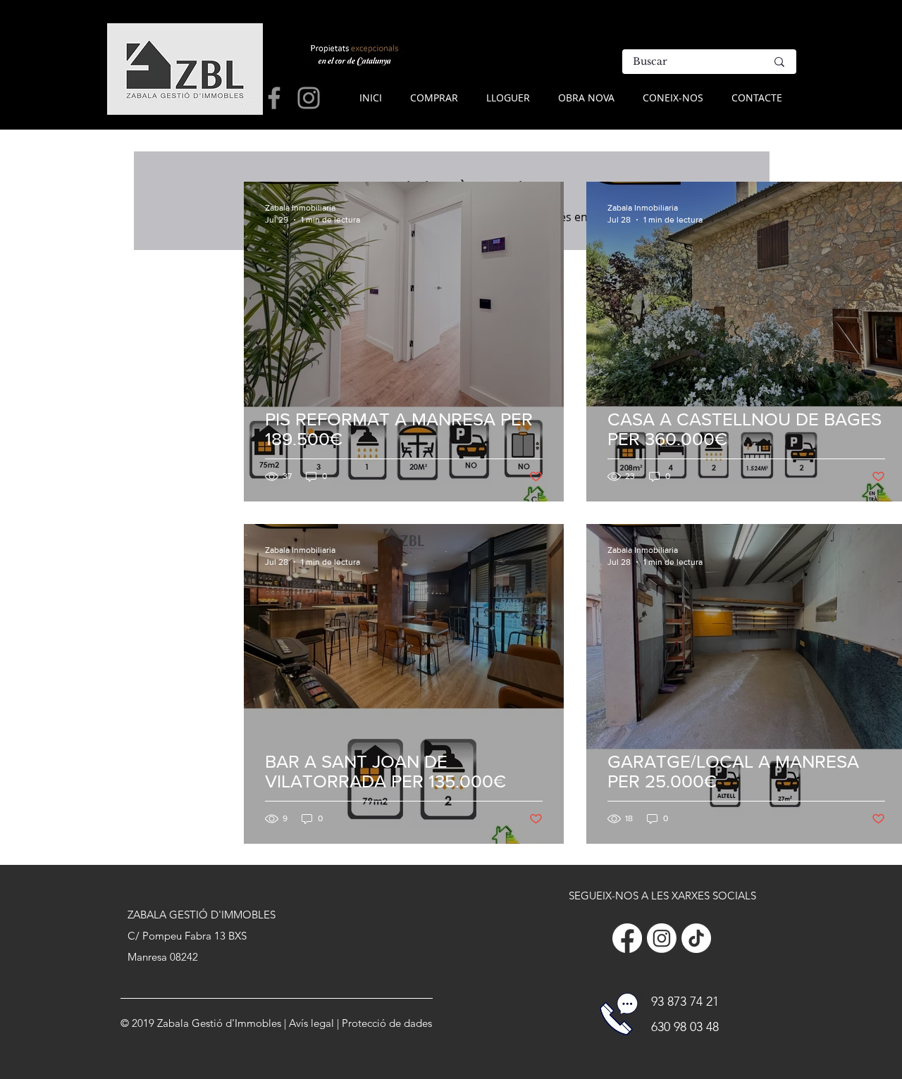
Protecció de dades (387, 1023)
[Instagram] (661, 938)
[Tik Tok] (696, 938)
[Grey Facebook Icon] (274, 98)
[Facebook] (627, 938)
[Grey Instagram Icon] (308, 98)
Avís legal (311, 1023)
